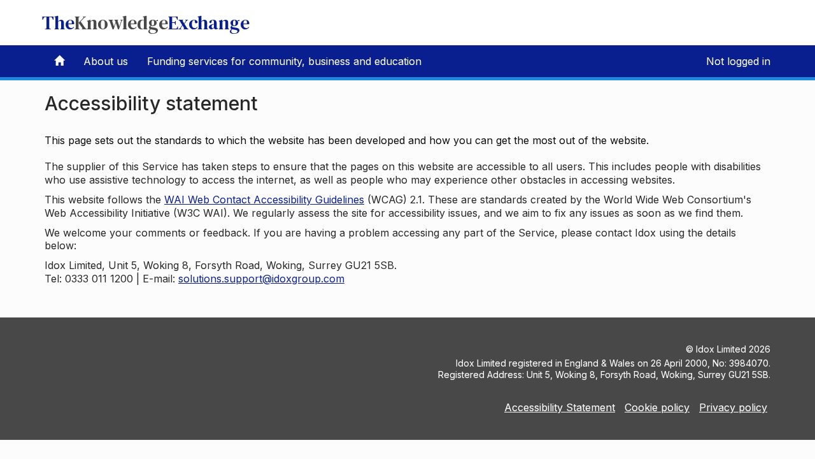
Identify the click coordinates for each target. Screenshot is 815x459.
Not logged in (738, 61)
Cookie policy (657, 407)
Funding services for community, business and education (284, 61)
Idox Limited (721, 349)
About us (105, 61)
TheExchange (146, 23)
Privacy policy (733, 407)
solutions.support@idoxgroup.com (261, 278)
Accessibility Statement (559, 407)
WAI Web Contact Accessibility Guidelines (264, 199)
